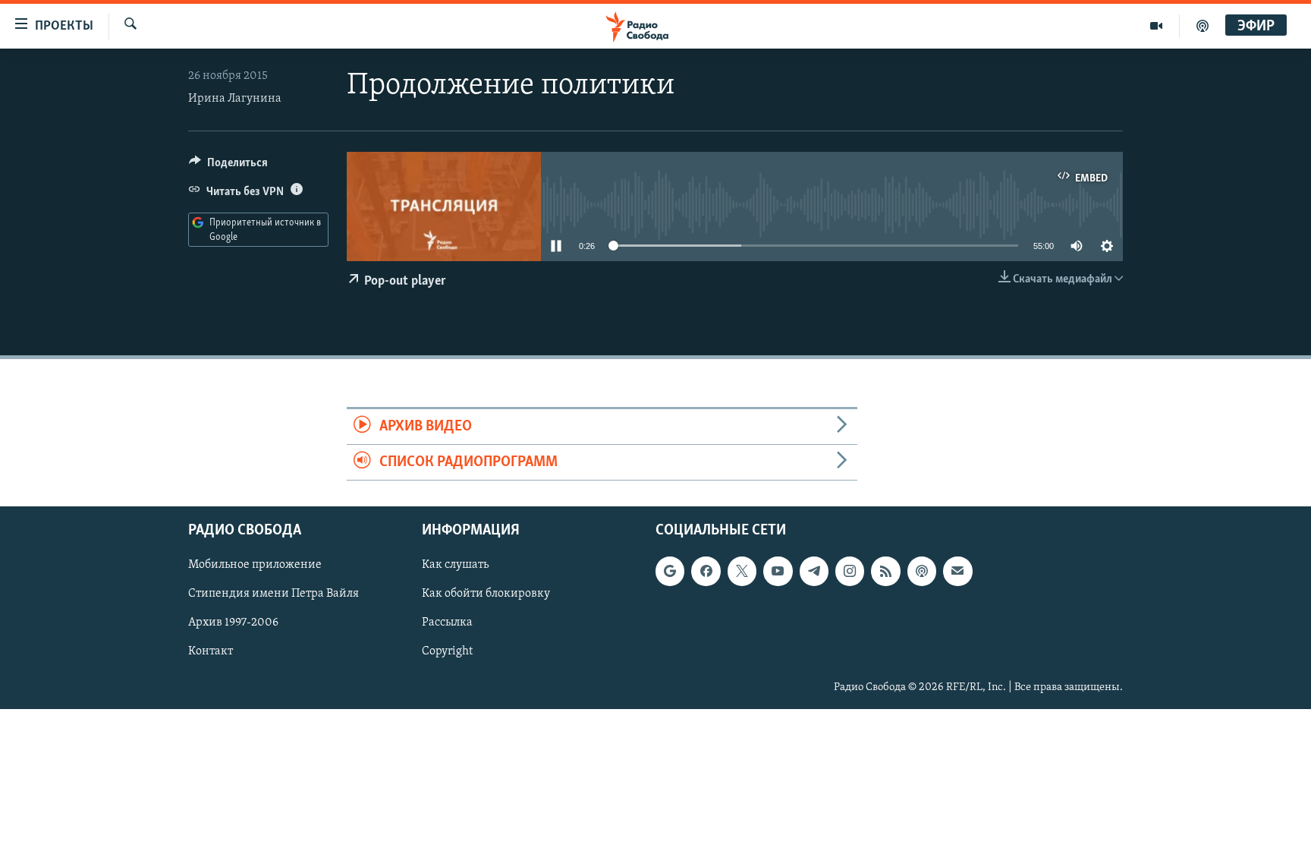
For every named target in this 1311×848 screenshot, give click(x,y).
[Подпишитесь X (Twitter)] (742, 571)
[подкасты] (1202, 25)
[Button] (228, 166)
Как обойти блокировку (486, 594)
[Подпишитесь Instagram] (849, 571)
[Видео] (1156, 25)
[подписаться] (957, 571)
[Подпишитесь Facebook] (705, 571)
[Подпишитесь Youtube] (777, 571)
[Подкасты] (921, 571)
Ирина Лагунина (234, 99)
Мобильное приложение (255, 566)
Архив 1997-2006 (233, 623)
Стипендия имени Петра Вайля (273, 594)
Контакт (210, 652)
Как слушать (455, 566)
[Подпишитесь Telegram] (814, 571)
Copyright (447, 652)
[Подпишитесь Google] (670, 571)
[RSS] (885, 571)
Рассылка (447, 623)
